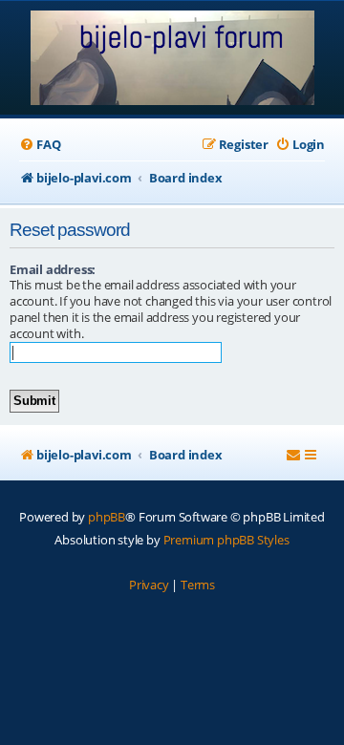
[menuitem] (39, 145)
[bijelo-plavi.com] (172, 59)
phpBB (106, 516)
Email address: (53, 269)
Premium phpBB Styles (226, 539)
